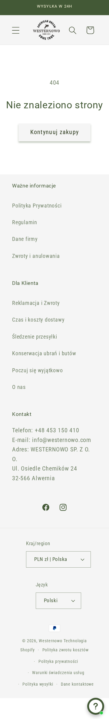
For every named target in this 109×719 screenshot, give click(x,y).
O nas (19, 387)
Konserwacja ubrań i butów (44, 353)
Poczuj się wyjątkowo (37, 370)
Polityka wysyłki (37, 684)
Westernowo (50, 640)
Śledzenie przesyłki (34, 336)
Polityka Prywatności (37, 205)
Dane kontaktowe (77, 684)
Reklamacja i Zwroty (36, 303)
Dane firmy (25, 239)
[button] (15, 30)
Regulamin (24, 222)
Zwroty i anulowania (36, 256)
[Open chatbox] (95, 706)
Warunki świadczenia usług (58, 672)
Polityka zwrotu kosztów (65, 649)
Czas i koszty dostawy (38, 319)
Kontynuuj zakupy (54, 132)
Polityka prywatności (58, 661)
